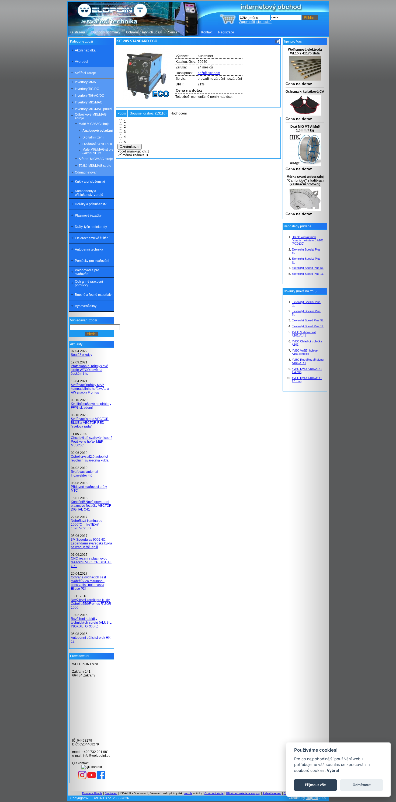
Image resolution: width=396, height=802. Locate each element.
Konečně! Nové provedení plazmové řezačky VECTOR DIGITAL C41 (91, 505)
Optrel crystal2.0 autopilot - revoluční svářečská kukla (90, 458)
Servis (172, 32)
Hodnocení (179, 113)
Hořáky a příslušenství (91, 204)
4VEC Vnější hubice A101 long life (305, 352)
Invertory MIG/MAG (88, 102)
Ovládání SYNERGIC (97, 144)
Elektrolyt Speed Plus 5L (308, 267)
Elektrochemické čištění (92, 238)
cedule (188, 793)
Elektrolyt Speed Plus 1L (308, 273)
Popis (121, 113)
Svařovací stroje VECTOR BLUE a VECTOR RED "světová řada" (90, 422)
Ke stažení (77, 32)
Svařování (111, 793)
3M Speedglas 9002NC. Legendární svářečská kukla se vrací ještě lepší (91, 543)
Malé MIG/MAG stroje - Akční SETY (97, 151)
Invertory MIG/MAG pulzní (93, 109)
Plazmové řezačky (88, 215)
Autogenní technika (89, 249)
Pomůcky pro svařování (92, 261)
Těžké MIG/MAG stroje (95, 166)
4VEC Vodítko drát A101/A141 (304, 334)
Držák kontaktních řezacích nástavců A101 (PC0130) (308, 240)
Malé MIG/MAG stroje (94, 124)
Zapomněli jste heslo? (255, 22)
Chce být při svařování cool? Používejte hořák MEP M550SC (91, 441)
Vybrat (333, 770)
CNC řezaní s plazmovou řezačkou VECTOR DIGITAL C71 (91, 562)
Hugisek (312, 798)
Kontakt (206, 32)
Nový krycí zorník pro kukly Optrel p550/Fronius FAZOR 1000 (91, 603)
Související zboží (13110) (148, 113)
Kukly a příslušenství (90, 181)
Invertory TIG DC (87, 89)
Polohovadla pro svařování (87, 272)
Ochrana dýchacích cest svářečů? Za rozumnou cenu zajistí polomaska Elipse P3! (88, 583)
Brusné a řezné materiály (93, 295)
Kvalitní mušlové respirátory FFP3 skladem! (91, 405)
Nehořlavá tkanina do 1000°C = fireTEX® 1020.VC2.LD (86, 524)
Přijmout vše (315, 785)
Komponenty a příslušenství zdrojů (89, 193)
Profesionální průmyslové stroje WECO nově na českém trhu (89, 370)
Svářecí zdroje (85, 73)
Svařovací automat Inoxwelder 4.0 (84, 473)
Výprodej (81, 62)
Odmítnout (362, 785)
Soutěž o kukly (81, 355)
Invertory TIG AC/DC (89, 96)
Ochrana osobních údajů (144, 32)
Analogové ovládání (97, 131)
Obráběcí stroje (214, 793)
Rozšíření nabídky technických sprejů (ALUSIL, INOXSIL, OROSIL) (91, 622)
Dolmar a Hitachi (92, 793)
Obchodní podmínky (105, 32)
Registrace (226, 32)
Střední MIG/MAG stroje (96, 159)
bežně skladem (209, 73)
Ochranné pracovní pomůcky (89, 283)
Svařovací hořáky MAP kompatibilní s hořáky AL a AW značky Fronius (90, 388)
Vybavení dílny (85, 306)
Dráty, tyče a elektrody (91, 227)
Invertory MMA (85, 82)
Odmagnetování (86, 172)
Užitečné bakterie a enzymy (243, 793)
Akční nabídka (85, 50)
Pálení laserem (272, 793)
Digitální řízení (92, 137)
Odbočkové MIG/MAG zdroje (90, 116)
